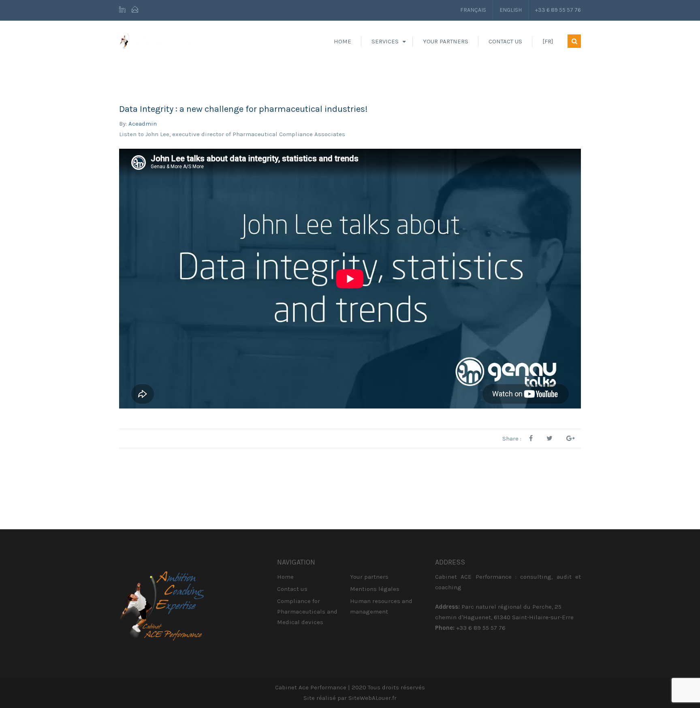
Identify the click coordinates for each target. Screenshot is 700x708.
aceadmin (142, 123)
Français (473, 9)
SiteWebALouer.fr (372, 698)
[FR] (547, 41)
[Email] (135, 10)
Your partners (445, 41)
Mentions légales (374, 588)
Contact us (505, 41)
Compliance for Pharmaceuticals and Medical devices (307, 611)
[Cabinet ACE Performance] (155, 41)
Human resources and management (381, 606)
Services (385, 41)
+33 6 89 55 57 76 (558, 9)
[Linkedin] (123, 10)
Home (342, 41)
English (510, 9)
